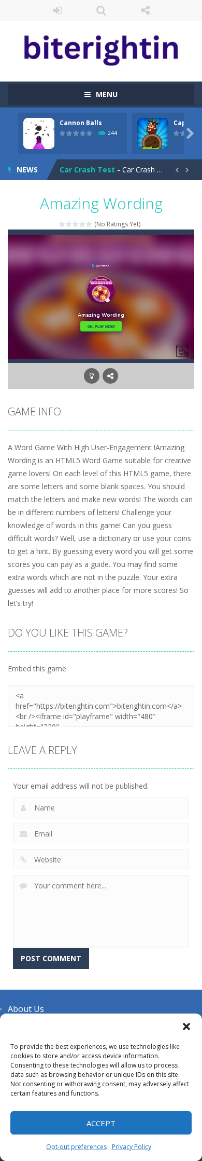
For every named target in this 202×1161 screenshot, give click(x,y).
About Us (26, 1009)
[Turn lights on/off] (91, 376)
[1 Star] (62, 224)
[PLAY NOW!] (38, 133)
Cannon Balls (81, 122)
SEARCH (101, 10)
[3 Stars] (76, 224)
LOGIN (57, 10)
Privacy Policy (131, 1146)
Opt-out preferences (76, 1146)
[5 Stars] (89, 224)
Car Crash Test (87, 169)
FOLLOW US (145, 10)
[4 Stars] (82, 224)
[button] (186, 1026)
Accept (101, 1123)
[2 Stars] (69, 224)
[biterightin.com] (101, 46)
